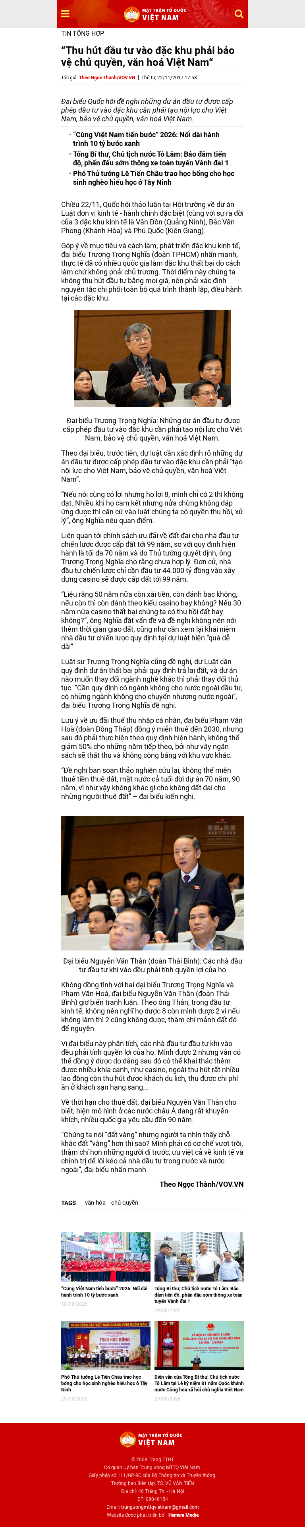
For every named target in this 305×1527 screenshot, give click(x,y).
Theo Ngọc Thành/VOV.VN (107, 77)
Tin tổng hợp (82, 33)
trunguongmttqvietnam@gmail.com (160, 1507)
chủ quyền (124, 1202)
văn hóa (95, 1202)
